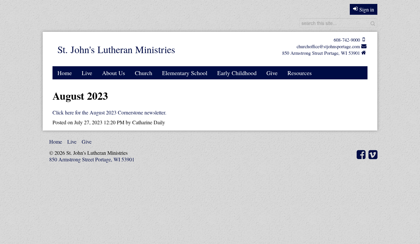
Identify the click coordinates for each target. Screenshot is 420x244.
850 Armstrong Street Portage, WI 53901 (321, 53)
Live (87, 73)
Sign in (366, 9)
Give (272, 73)
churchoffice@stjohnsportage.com (328, 46)
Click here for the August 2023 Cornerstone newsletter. (109, 112)
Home (64, 73)
